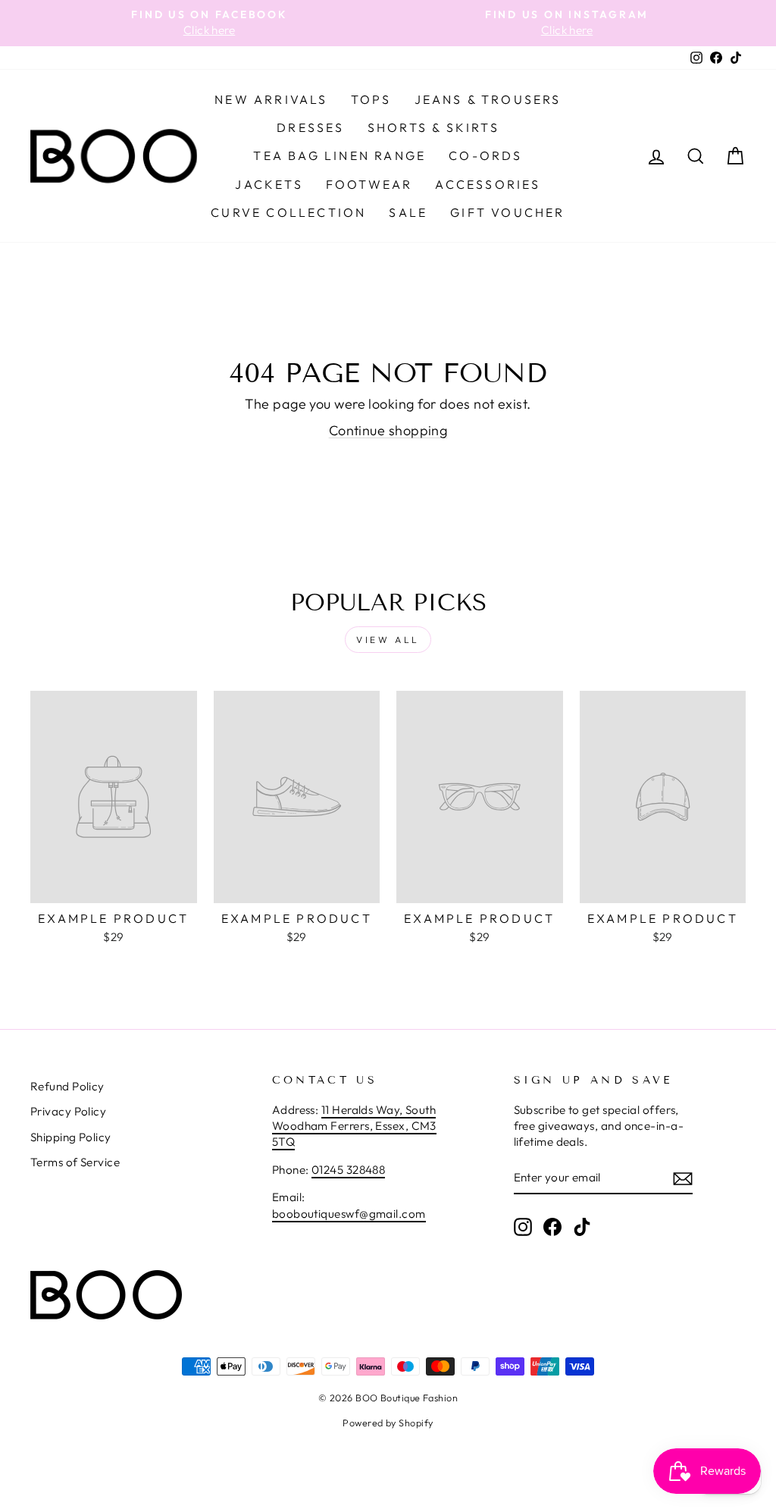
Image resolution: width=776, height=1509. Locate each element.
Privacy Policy (68, 1111)
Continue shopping (388, 430)
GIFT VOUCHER (507, 212)
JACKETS (268, 184)
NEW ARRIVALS (270, 99)
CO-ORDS (485, 155)
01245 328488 (348, 1169)
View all (388, 639)
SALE (408, 212)
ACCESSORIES (487, 184)
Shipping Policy (70, 1137)
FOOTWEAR (369, 184)
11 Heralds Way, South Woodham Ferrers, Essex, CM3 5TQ (354, 1126)
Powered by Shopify (388, 1422)
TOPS (371, 99)
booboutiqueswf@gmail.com (349, 1213)
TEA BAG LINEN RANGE (339, 155)
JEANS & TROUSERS (488, 99)
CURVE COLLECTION (288, 212)
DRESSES (310, 127)
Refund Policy (67, 1086)
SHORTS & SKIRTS (433, 127)
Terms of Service (75, 1162)
